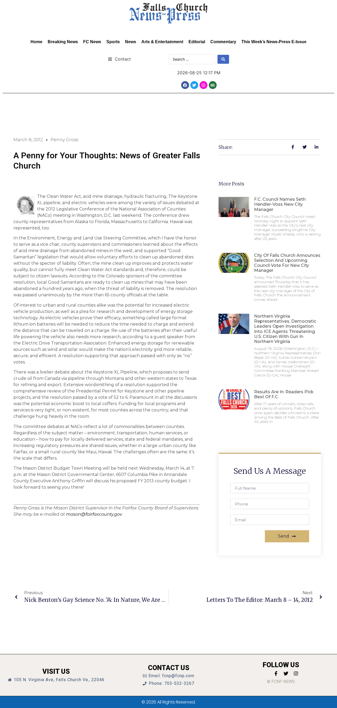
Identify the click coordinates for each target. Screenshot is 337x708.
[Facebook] (185, 85)
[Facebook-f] (276, 673)
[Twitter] (194, 85)
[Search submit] (223, 59)
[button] (119, 58)
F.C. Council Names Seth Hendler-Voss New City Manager (280, 204)
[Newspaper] (213, 85)
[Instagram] (203, 85)
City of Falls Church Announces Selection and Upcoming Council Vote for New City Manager (287, 263)
